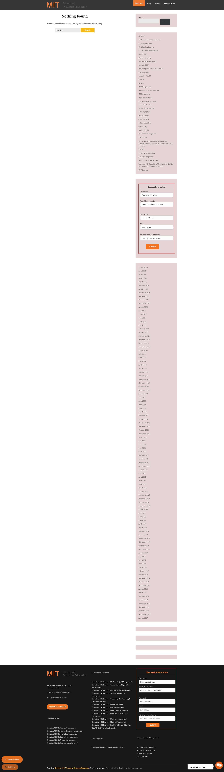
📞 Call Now (10, 767)
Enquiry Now (13, 759)
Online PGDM (143, 130)
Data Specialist (142, 756)
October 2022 (143, 430)
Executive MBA (144, 72)
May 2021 (142, 481)
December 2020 (144, 495)
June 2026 (142, 271)
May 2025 (142, 318)
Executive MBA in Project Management (61, 740)
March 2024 (142, 368)
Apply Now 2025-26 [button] (57, 707)
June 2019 (142, 560)
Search (140, 17)
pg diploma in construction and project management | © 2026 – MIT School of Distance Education (155, 143)
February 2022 (143, 455)
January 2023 (143, 419)
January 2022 (143, 459)
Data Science (143, 54)
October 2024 (143, 343)
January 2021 (143, 491)
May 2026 (142, 274)
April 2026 (142, 278)
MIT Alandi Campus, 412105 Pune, (59, 685)
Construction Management (148, 51)
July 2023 (141, 397)
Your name (144, 192)
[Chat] (219, 765)
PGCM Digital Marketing (146, 750)
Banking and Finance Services (149, 40)
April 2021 (142, 484)
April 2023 (142, 408)
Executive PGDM (144, 76)
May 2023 (142, 405)
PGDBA (141, 149)
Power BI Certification (146, 153)
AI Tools (141, 36)
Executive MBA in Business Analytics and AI (62, 743)
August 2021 (143, 470)
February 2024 (143, 372)
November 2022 (144, 426)
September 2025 (144, 303)
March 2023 (142, 412)
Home (149, 3)
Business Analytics (145, 43)
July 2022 (141, 441)
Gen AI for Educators (144, 753)
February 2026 (143, 285)
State (142, 224)
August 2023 (143, 394)
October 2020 (143, 502)
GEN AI (141, 83)
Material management (146, 108)
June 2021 (142, 477)
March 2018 (142, 593)
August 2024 (143, 350)
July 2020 (141, 513)
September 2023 (144, 390)
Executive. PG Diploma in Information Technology (110, 710)
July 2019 (141, 556)
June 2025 (142, 314)
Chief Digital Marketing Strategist (104, 728)
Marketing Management (147, 101)
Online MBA (142, 126)
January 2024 (143, 376)
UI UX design (143, 170)
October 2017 (143, 611)
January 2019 (143, 575)
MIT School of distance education (129, 768)
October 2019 (143, 546)
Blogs (157, 3)
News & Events (143, 116)
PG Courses (142, 137)
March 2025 (142, 325)
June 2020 (142, 517)
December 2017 (144, 603)
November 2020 (144, 499)
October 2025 (143, 300)
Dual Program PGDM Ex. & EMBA (150, 69)
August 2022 (143, 437)
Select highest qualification (150, 235)
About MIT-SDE (169, 3)
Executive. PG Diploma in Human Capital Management (111, 690)
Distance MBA (143, 65)
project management (145, 157)
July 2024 (141, 354)
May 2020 (142, 520)
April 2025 (142, 321)
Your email (144, 214)
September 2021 (144, 466)
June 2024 (142, 358)
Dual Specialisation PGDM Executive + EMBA (108, 748)
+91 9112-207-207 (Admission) (59, 693)
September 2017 (144, 614)
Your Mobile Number (148, 201)
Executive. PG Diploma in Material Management (109, 719)
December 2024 (144, 336)
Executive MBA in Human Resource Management (64, 731)
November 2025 (144, 296)
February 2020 (143, 531)
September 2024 (144, 347)
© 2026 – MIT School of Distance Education (72, 768)
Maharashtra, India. (54, 688)
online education (144, 123)
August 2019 (143, 553)
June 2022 (142, 444)
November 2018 (144, 578)
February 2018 (143, 596)
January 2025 (143, 332)
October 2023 (143, 387)
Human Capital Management (148, 90)
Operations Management (147, 134)
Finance (141, 79)
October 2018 (143, 582)
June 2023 (142, 401)
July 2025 (141, 311)
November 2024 (144, 340)
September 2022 (144, 434)
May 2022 (142, 448)
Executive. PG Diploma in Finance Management (109, 722)
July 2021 (141, 473)
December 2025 (144, 293)
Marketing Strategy (145, 105)
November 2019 (144, 542)
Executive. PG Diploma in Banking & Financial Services (111, 725)
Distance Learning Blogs (147, 61)
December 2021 (144, 462)
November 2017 (144, 607)
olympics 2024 (143, 119)
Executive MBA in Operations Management (62, 737)
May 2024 (142, 361)
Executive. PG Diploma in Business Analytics (108, 707)
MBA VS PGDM (144, 112)
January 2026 (143, 289)
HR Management (144, 87)
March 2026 (142, 282)
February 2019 (143, 571)
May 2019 (142, 564)
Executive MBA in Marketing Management (62, 734)
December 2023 (144, 379)
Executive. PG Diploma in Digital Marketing (107, 704)
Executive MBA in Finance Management (61, 728)
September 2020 (144, 506)
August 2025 (143, 307)
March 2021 (142, 488)
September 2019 (144, 549)
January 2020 (143, 535)
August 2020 (143, 509)
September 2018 (144, 585)
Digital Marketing (144, 58)
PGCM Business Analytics (146, 747)
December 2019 (144, 538)
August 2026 (143, 267)
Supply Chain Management (148, 160)
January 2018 (143, 600)
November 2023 (144, 383)
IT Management (144, 94)
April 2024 (142, 365)
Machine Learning (144, 98)
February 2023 (143, 415)
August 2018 (143, 589)
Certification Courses (146, 47)
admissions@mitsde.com (58, 698)
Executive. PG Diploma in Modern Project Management (112, 682)
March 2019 (142, 567)
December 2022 (144, 423)
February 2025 (143, 329)
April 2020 (142, 524)
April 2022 (142, 452)
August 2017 (143, 618)
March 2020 (142, 528)
